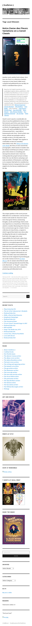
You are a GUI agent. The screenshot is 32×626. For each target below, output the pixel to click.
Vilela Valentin (24, 286)
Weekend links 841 (9, 331)
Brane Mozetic (15, 280)
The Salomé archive (10, 382)
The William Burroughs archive (13, 386)
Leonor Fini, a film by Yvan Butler (14, 333)
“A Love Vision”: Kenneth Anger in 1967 (15, 323)
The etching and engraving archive (14, 364)
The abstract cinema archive (12, 356)
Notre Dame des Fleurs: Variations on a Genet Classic (15, 31)
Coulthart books (9, 352)
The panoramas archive (11, 378)
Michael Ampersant (20, 105)
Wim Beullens (19, 106)
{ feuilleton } (8, 5)
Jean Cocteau (20, 281)
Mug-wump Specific (10, 309)
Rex (25, 112)
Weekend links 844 (9, 313)
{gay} (22, 276)
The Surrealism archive (11, 384)
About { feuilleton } (9, 350)
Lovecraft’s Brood (9, 335)
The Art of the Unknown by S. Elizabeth (15, 311)
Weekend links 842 (9, 325)
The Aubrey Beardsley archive (13, 360)
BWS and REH (8, 327)
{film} (19, 276)
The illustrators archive (11, 370)
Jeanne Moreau (10, 283)
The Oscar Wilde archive (11, 376)
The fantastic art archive (11, 366)
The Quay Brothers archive (12, 380)
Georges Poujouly (6, 281)
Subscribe (16, 555)
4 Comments (13, 287)
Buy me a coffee (7, 592)
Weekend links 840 (10, 337)
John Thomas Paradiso (16, 112)
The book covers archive (11, 362)
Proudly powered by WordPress (18, 623)
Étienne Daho (23, 280)
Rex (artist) (5, 286)
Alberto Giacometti (7, 278)
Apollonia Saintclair (9, 113)
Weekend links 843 (9, 319)
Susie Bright (17, 286)
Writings (6, 389)
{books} (16, 276)
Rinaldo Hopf (7, 110)
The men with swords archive (13, 374)
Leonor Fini (9, 284)
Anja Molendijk (17, 110)
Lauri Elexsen (22, 108)
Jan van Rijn (19, 113)
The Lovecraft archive (10, 372)
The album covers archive (11, 358)
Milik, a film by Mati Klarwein (13, 315)
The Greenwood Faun (10, 321)
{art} (13, 276)
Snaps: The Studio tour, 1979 (12, 329)
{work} (25, 276)
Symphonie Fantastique (11, 317)
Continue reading (7, 273)
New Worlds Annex (9, 354)
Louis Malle (15, 284)
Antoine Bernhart (9, 106)
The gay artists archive (11, 368)
